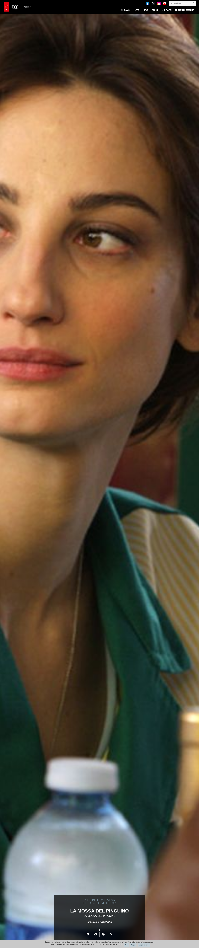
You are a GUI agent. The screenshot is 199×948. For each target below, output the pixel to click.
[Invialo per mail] (88, 934)
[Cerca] (193, 3)
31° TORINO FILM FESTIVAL (99, 900)
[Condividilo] (96, 934)
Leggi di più (143, 945)
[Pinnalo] (103, 934)
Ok (126, 945)
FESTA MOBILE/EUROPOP (99, 903)
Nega (133, 945)
